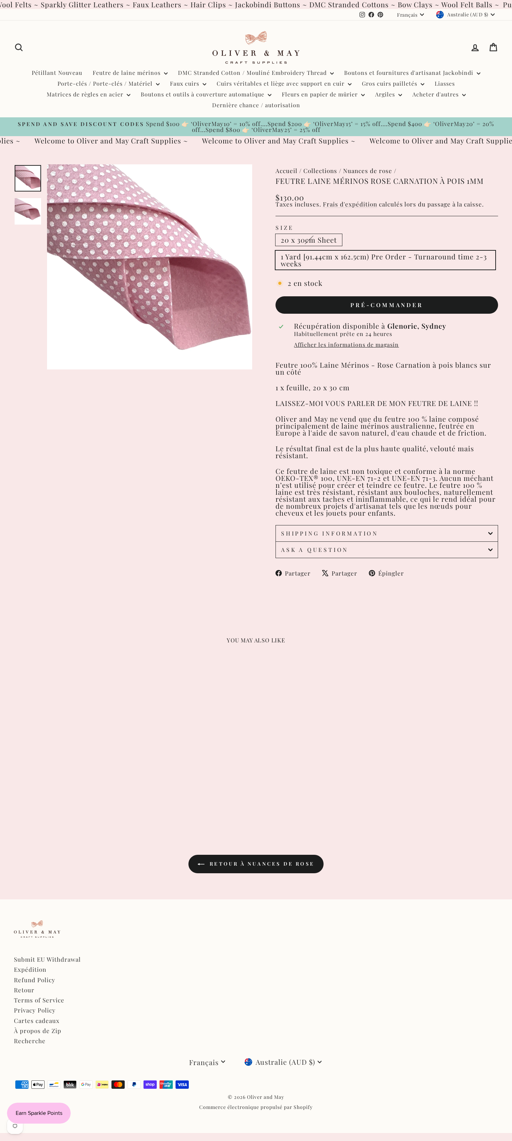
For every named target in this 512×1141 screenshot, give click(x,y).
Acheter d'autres (436, 94)
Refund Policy (34, 980)
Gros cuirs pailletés (390, 83)
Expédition (30, 969)
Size (285, 227)
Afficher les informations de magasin (346, 344)
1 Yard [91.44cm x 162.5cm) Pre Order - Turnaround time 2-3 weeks (384, 260)
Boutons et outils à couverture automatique (203, 94)
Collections (320, 170)
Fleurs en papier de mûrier (320, 94)
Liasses (445, 83)
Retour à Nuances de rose (261, 863)
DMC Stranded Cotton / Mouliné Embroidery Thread (253, 72)
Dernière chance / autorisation (256, 105)
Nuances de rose (367, 170)
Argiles (386, 94)
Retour (24, 990)
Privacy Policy (35, 1010)
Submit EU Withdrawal (47, 959)
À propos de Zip (37, 1030)
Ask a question (314, 549)
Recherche (30, 1041)
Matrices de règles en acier (86, 94)
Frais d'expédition (350, 204)
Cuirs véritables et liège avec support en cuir (281, 83)
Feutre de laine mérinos (127, 72)
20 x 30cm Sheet (309, 239)
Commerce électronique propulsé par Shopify (256, 1107)
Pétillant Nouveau (57, 72)
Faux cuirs (185, 83)
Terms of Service (39, 1000)
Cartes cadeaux (37, 1020)
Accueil (286, 170)
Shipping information (329, 533)
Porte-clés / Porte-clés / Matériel (105, 83)
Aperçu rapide (72, 768)
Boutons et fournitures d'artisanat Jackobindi (409, 72)
